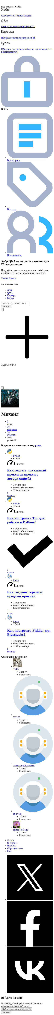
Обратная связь (15, 848)
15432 (16, 669)
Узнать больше (8, 278)
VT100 (16, 717)
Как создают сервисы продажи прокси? (24, 594)
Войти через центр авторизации (16, 1009)
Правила (11, 845)
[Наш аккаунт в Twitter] (30, 899)
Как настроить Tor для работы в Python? (26, 520)
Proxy (16, 580)
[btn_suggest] (2, 309)
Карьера (11, 295)
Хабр (9, 290)
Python (16, 456)
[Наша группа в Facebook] (30, 945)
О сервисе (12, 843)
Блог (9, 851)
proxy (38, 445)
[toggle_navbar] (2, 387)
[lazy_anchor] (30, 494)
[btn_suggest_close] (6, 306)
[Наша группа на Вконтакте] (30, 992)
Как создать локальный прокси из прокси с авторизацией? (26, 474)
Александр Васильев (23, 765)
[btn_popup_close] (6, 1012)
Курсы (10, 298)
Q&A (10, 292)
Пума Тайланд (20, 829)
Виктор (17, 814)
